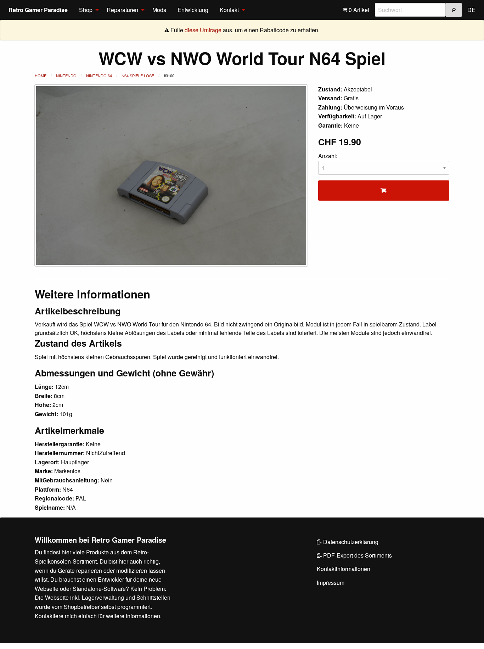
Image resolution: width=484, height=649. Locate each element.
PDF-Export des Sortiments (357, 555)
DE (471, 10)
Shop (85, 10)
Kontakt (229, 10)
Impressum (330, 582)
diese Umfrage (203, 30)
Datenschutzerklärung (350, 542)
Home (40, 75)
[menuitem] (87, 10)
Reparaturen (122, 10)
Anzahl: (327, 156)
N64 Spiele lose (138, 75)
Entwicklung (193, 10)
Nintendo (66, 75)
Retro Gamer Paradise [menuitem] (38, 10)
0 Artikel (358, 10)
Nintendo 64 (99, 75)
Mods (159, 10)
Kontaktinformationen (343, 569)
